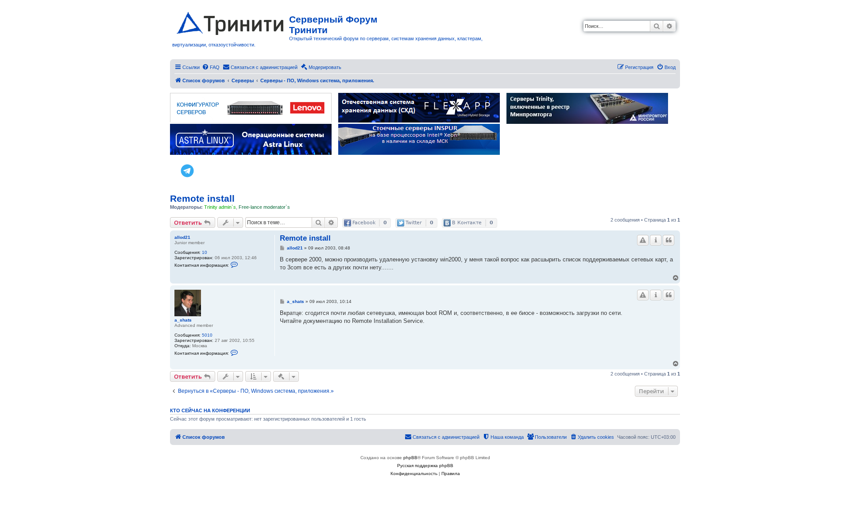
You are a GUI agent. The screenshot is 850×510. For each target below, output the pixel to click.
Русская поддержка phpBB (425, 465)
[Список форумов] (230, 22)
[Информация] (655, 240)
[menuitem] (211, 67)
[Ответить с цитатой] (668, 240)
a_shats (183, 320)
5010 (207, 335)
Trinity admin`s (220, 207)
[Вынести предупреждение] (643, 240)
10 (204, 252)
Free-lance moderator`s (264, 207)
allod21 (182, 237)
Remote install (202, 198)
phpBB (410, 457)
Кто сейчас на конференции (210, 410)
